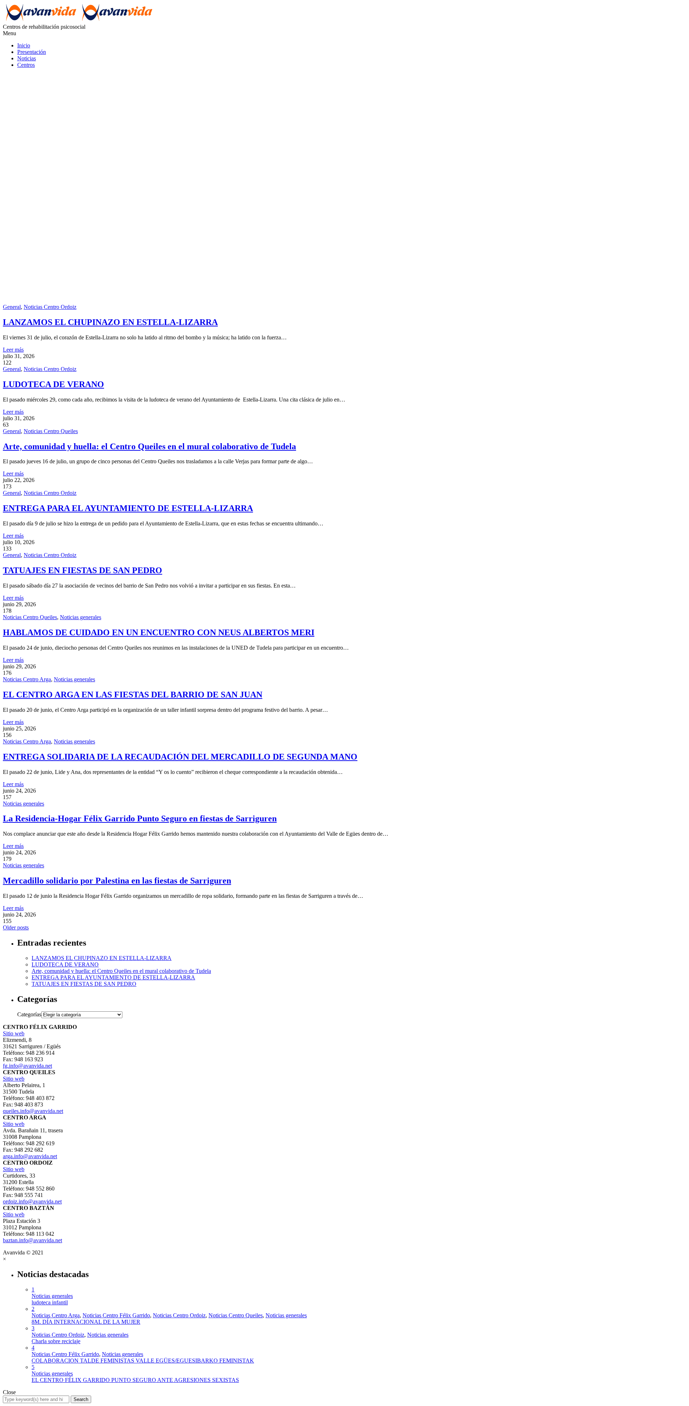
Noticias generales (80, 617)
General (12, 307)
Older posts (16, 927)
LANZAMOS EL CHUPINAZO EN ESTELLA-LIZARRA (110, 322)
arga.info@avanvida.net (30, 1156)
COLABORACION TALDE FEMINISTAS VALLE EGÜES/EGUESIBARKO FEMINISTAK (143, 1361)
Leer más (13, 350)
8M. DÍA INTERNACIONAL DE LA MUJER (86, 1322)
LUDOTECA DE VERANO (53, 384)
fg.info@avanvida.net (27, 1066)
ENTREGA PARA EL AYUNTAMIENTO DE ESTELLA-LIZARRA (128, 508)
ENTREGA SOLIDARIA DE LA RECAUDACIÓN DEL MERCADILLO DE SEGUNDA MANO (180, 756)
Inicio (23, 45)
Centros (26, 65)
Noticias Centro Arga (27, 679)
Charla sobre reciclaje (56, 1341)
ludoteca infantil (50, 1302)
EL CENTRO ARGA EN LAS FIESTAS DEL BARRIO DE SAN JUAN (132, 694)
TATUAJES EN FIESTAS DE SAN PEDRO (82, 570)
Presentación (31, 52)
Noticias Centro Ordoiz (50, 307)
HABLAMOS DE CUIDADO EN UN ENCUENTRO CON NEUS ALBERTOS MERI (158, 632)
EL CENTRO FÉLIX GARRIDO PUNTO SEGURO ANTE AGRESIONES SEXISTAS (135, 1380)
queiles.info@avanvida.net (33, 1111)
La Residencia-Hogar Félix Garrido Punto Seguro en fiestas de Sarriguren (140, 818)
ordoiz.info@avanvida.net (32, 1201)
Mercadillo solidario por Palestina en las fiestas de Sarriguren (117, 880)
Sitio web (13, 1033)
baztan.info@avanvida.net (32, 1240)
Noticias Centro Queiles (51, 431)
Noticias (26, 58)
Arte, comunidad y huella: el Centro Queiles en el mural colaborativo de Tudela (149, 446)
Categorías (29, 1014)
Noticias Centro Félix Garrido (116, 1315)
